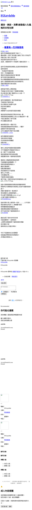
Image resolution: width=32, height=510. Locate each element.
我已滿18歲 (4, 506)
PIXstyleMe (8, 15)
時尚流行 (14, 276)
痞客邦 (14, 271)
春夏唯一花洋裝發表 (13, 47)
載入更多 (3, 283)
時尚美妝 (15, 32)
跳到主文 (3, 20)
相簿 (5, 35)
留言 (18, 271)
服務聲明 (19, 483)
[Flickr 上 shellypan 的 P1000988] (4, 213)
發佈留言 (3, 294)
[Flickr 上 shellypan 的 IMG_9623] (4, 51)
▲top (2, 279)
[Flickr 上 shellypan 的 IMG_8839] (4, 85)
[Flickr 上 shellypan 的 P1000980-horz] (6, 199)
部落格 (6, 38)
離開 (10, 506)
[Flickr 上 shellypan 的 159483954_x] (5, 96)
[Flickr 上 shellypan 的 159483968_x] (5, 144)
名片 (5, 40)
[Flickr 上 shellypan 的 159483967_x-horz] (7, 132)
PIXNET (8, 481)
